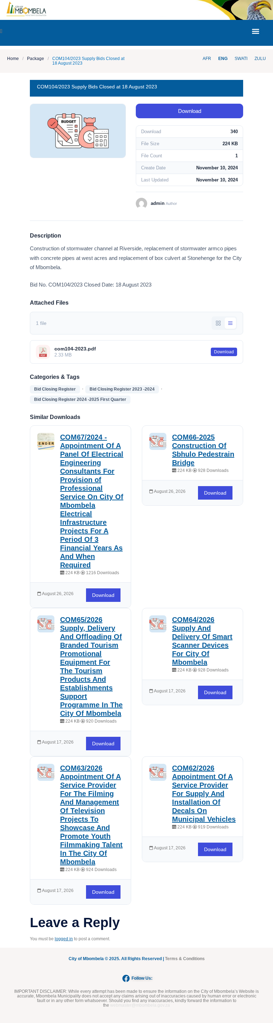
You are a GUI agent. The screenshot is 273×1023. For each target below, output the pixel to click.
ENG (223, 58)
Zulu (260, 58)
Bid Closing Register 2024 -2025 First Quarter (80, 399)
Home (13, 58)
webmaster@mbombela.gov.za (140, 1005)
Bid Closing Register (55, 389)
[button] (256, 31)
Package (35, 58)
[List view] (230, 323)
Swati (241, 58)
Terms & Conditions (185, 958)
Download (189, 111)
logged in (64, 938)
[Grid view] (218, 323)
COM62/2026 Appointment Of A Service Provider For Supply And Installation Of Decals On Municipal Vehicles (204, 793)
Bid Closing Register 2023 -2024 (122, 389)
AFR (207, 58)
